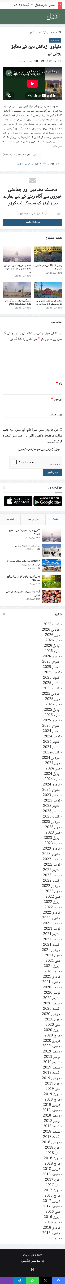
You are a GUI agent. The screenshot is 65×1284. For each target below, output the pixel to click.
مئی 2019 (53, 1089)
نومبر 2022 (52, 865)
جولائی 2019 (51, 1078)
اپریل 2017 (52, 1190)
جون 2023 (52, 827)
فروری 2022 (51, 913)
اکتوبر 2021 (51, 934)
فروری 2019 (51, 1105)
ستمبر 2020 (51, 1003)
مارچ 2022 (52, 907)
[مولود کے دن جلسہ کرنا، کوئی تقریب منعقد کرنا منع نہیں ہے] (48, 289)
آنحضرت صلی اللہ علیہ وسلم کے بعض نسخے (23, 594)
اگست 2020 (51, 1009)
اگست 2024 (51, 752)
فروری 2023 (51, 849)
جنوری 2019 (51, 1110)
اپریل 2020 (52, 1030)
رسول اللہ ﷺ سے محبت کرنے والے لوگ (49, 267)
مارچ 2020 (52, 1036)
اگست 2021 (51, 945)
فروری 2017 (51, 1201)
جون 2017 (52, 1180)
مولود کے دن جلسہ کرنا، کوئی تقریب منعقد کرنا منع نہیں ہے (49, 302)
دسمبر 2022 (51, 859)
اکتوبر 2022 (51, 870)
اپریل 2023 (52, 838)
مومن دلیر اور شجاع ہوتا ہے (27, 546)
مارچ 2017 (52, 1196)
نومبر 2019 (52, 1057)
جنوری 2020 (51, 1046)
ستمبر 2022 (51, 875)
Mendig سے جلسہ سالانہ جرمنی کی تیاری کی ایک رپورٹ (23, 563)
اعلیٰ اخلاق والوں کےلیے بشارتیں (31, 163)
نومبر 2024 (52, 736)
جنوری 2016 (51, 1233)
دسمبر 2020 (51, 987)
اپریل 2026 (52, 646)
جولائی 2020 (51, 1014)
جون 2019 (52, 1084)
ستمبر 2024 (51, 747)
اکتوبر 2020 (51, 998)
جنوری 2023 (51, 854)
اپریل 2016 (52, 1217)
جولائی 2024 (51, 758)
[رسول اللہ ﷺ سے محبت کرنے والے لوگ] (48, 254)
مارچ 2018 (52, 1164)
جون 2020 (52, 1019)
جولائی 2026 (51, 630)
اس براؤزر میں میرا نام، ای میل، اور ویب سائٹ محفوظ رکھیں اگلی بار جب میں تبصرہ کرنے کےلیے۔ (32, 436)
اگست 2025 (51, 688)
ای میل (56, 399)
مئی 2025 (53, 704)
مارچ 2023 (52, 843)
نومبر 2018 (52, 1121)
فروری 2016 (51, 1228)
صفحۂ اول (51, 33)
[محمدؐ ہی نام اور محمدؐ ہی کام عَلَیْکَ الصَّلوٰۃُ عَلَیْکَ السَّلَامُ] (17, 289)
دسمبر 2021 (51, 923)
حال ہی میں (33, 519)
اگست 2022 (51, 881)
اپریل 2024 (52, 774)
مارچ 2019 (52, 1100)
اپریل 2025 (52, 710)
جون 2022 (52, 891)
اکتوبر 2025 (51, 678)
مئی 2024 (53, 769)
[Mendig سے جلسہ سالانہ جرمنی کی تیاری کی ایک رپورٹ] (51, 565)
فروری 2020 (51, 1041)
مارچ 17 (54, 1238)
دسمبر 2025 (51, 667)
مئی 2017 (53, 1185)
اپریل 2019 (52, 1094)
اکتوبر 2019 (51, 1062)
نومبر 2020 (52, 993)
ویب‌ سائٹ (55, 415)
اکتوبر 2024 (51, 742)
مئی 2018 (53, 1153)
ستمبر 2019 (51, 1068)
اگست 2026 (51, 624)
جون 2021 (52, 955)
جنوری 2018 (51, 1174)
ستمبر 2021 (51, 939)
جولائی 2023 (51, 822)
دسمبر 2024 (51, 731)
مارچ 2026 (52, 651)
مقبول (55, 519)
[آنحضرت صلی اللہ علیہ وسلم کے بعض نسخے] (51, 596)
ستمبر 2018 (51, 1132)
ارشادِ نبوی (35, 33)
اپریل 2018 (52, 1158)
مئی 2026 (53, 640)
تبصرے (10, 519)
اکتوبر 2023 (51, 806)
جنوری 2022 (51, 918)
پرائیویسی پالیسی (32, 1261)
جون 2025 (52, 699)
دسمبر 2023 (51, 795)
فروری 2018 (51, 1169)
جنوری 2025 (51, 726)
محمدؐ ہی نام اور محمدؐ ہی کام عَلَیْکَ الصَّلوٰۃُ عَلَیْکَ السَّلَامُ (18, 302)
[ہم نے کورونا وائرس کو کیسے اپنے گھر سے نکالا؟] (51, 581)
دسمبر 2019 (51, 1052)
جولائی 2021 (51, 950)
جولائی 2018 (51, 1142)
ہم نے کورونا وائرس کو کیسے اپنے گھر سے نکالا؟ (23, 578)
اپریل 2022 (52, 902)
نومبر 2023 (52, 801)
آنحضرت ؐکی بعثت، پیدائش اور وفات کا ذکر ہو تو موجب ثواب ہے (17, 269)
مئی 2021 (53, 961)
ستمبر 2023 (51, 811)
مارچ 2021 (52, 971)
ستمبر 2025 (51, 683)
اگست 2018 (51, 1137)
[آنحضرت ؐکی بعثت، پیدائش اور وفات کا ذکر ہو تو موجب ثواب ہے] (17, 254)
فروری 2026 (51, 656)
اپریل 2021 (52, 966)
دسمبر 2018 (51, 1116)
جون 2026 (52, 635)
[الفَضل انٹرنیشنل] (53, 16)
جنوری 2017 (51, 1206)
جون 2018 (52, 1148)
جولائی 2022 (51, 886)
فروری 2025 (51, 720)
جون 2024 (52, 763)
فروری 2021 (51, 977)
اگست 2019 (51, 1073)
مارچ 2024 (52, 779)
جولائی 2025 (51, 694)
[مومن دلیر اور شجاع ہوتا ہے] (51, 550)
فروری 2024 (51, 785)
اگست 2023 (51, 817)
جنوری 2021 (51, 982)
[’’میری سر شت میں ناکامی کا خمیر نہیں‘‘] (51, 535)
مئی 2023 (53, 833)
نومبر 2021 (52, 929)
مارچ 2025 (52, 715)
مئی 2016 (53, 1212)
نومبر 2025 (52, 672)
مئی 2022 (53, 897)
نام (59, 384)
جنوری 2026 (51, 662)
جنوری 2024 (51, 790)
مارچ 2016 (52, 1222)
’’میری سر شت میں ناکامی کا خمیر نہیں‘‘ (24, 532)
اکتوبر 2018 (51, 1126)
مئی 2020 (53, 1025)
